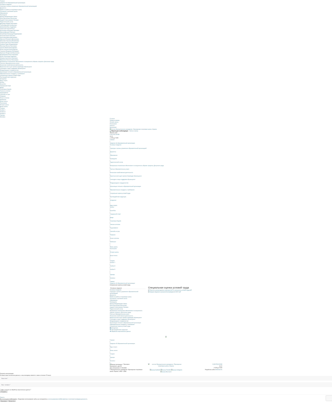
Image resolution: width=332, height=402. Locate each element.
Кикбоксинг (3, 99)
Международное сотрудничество (9, 70)
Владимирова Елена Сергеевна (9, 54)
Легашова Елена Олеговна (7, 35)
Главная (2, 1)
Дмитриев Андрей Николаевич (8, 23)
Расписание (3, 103)
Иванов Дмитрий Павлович (7, 32)
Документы (3, 8)
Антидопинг (3, 79)
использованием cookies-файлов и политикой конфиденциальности (68, 399)
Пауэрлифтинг (4, 92)
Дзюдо (2, 87)
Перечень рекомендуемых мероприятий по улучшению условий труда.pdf (170, 290)
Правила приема (114, 120)
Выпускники (113, 127)
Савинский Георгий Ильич (7, 28)
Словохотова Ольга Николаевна (9, 42)
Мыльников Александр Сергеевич (9, 30)
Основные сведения (5, 4)
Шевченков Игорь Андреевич (8, 27)
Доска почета (4, 106)
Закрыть (2, 397)
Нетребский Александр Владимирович (11, 34)
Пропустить (12, 401)
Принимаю (4, 401)
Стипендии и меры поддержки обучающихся (12, 68)
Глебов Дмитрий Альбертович (8, 25)
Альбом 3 (2, 113)
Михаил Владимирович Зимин (8, 16)
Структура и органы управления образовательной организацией (18, 6)
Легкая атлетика (4, 98)
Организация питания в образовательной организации (15, 72)
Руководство (3, 15)
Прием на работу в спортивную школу (11, 9)
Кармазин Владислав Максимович (9, 53)
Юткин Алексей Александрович (9, 49)
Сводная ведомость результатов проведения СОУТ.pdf (165, 292)
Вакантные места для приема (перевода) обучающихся (16, 66)
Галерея (2, 108)
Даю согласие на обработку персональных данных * (16, 389)
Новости (112, 125)
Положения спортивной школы (8, 11)
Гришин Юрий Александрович (8, 47)
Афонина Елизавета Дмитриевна (9, 39)
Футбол (2, 82)
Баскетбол (3, 84)
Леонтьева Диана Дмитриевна (8, 37)
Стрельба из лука (5, 94)
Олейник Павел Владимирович (9, 44)
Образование (4, 13)
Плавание (3, 96)
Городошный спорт (5, 85)
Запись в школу (133, 131)
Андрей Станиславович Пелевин (9, 20)
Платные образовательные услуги (9, 63)
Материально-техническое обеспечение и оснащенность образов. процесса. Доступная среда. (27, 61)
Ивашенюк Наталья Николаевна (9, 60)
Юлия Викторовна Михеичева (8, 18)
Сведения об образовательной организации (12, 2)
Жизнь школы (4, 101)
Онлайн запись (114, 122)
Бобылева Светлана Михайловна (9, 41)
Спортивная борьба (5, 89)
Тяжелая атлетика (5, 91)
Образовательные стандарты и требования (12, 73)
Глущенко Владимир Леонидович (9, 51)
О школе (112, 118)
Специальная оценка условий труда (10, 75)
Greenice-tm (218, 369)
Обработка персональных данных (121, 331)
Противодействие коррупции (8, 77)
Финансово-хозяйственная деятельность (11, 65)
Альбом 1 (2, 110)
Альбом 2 (2, 111)
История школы (4, 105)
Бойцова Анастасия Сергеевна (9, 58)
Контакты (2, 117)
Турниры (2, 115)
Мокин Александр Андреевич (8, 56)
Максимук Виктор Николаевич (8, 46)
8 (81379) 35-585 (114, 134)
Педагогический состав (6, 21)
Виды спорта (3, 80)
